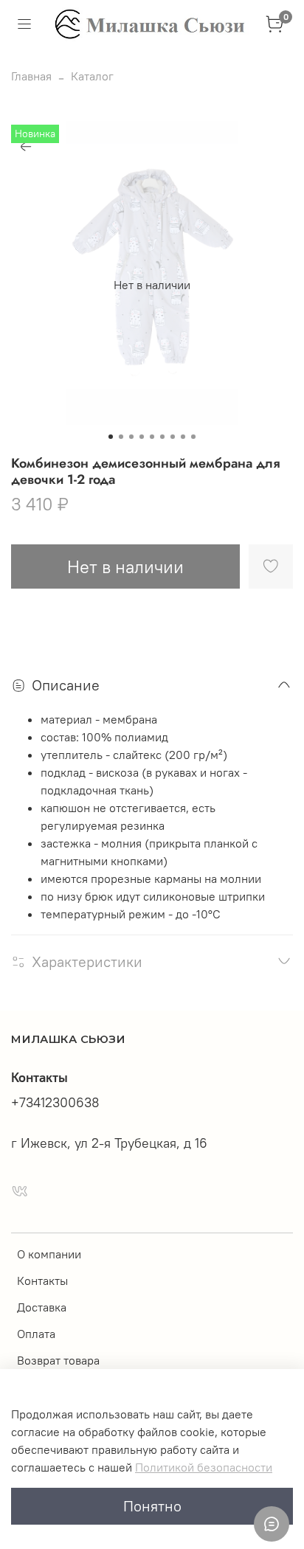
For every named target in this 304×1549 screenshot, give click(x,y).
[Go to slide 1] (110, 436)
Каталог (92, 76)
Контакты (42, 1280)
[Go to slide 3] (131, 436)
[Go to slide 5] (152, 436)
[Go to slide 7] (172, 436)
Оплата (36, 1333)
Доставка (41, 1307)
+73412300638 (55, 1103)
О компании (49, 1254)
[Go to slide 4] (141, 436)
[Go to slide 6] (162, 436)
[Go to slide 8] (183, 436)
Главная (31, 76)
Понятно (152, 1506)
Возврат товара (58, 1360)
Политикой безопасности (203, 1467)
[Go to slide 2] (121, 436)
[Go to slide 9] (193, 436)
